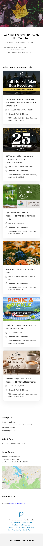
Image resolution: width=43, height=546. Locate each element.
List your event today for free (21, 522)
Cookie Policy (27, 530)
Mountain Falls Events (17, 503)
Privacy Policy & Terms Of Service (21, 527)
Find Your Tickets (14, 530)
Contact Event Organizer (21, 525)
